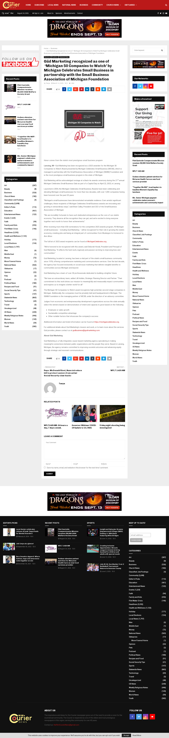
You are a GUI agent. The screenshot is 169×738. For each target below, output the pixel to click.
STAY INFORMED (48, 360)
